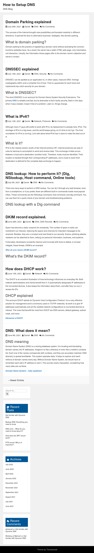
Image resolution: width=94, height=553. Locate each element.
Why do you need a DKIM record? (21, 249)
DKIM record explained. (26, 216)
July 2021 (9, 501)
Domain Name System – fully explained (24, 370)
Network (37, 121)
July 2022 (9, 464)
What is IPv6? (17, 116)
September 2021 (12, 492)
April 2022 (9, 473)
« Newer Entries (16, 380)
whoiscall (9, 529)
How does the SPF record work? (15, 436)
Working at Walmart (13, 536)
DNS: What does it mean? (28, 330)
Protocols (46, 121)
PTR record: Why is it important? (14, 443)
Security (43, 73)
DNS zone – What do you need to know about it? (15, 430)
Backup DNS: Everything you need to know (17, 423)
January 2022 (11, 478)
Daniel (27, 26)
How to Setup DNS (19, 4)
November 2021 (12, 487)
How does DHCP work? (26, 268)
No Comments (48, 26)
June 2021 (10, 506)
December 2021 (12, 483)
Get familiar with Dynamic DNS (15, 416)
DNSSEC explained (22, 69)
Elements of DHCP (14, 318)
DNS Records (46, 221)
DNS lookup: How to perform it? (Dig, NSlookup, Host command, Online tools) (40, 175)
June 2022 (10, 469)
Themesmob (51, 549)
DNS (36, 26)
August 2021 (10, 497)
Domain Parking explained (28, 21)
